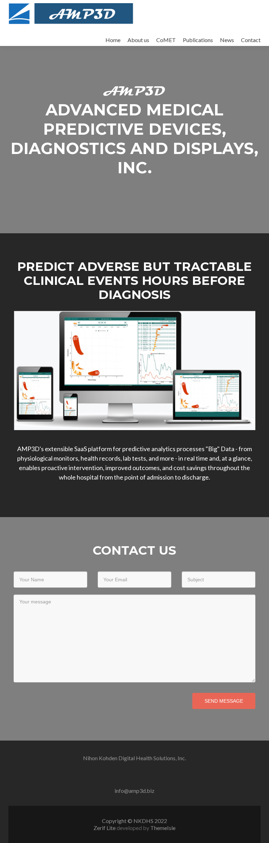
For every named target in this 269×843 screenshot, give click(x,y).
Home (112, 39)
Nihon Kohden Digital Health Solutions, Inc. (134, 758)
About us (138, 39)
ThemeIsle (162, 827)
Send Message (224, 701)
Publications (198, 39)
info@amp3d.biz (134, 790)
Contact (251, 39)
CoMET (166, 39)
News (227, 39)
